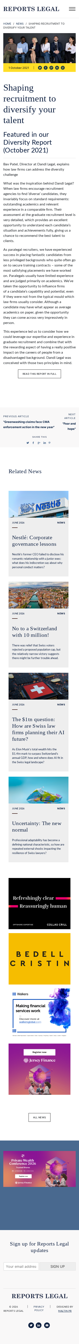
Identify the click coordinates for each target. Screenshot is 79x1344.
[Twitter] (31, 1325)
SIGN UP (57, 1266)
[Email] (47, 1325)
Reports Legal (31, 9)
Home (7, 23)
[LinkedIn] (38, 1325)
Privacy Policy (39, 1308)
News (20, 23)
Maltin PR (65, 1311)
